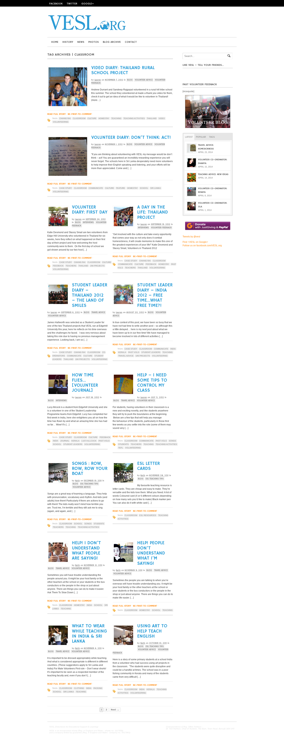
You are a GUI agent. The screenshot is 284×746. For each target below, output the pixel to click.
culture (92, 118)
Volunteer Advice (144, 80)
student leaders (150, 352)
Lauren (97, 80)
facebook (56, 3)
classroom (79, 118)
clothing (79, 688)
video (162, 118)
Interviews (88, 222)
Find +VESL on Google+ (195, 242)
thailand (151, 118)
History (67, 42)
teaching (116, 118)
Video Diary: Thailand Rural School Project (123, 70)
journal (64, 441)
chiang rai (65, 118)
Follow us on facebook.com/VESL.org (202, 245)
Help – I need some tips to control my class (152, 382)
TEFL (120, 448)
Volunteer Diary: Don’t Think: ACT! (131, 137)
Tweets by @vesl (191, 236)
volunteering (60, 122)
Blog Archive (112, 42)
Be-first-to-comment (80, 114)
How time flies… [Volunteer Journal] (85, 382)
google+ (87, 3)
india (173, 349)
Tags (212, 137)
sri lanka (155, 188)
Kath (77, 480)
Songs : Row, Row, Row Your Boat (89, 469)
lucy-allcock (89, 441)
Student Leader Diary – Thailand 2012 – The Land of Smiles (89, 295)
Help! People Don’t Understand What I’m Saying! (151, 553)
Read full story (56, 114)
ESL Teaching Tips (89, 483)
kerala (122, 352)
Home (54, 42)
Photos (93, 42)
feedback (58, 266)
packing (98, 688)
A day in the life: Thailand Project (152, 212)
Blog (130, 80)
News (80, 42)
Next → (115, 709)
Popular (201, 137)
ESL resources (147, 515)
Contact (131, 42)
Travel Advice (98, 312)
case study (65, 188)
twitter (72, 3)
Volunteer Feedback (161, 227)
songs (172, 441)
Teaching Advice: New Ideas (213, 174)
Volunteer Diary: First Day (89, 209)
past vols (133, 352)
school (144, 188)
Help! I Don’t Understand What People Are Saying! (86, 550)
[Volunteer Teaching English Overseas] (87, 30)
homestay (104, 118)
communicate (96, 188)
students (123, 444)
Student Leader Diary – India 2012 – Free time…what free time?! (155, 295)
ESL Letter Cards (148, 466)
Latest (189, 137)
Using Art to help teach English (152, 631)
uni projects (97, 266)
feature (120, 188)
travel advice (125, 356)
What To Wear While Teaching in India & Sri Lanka (89, 633)
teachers (71, 266)
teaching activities (134, 118)
